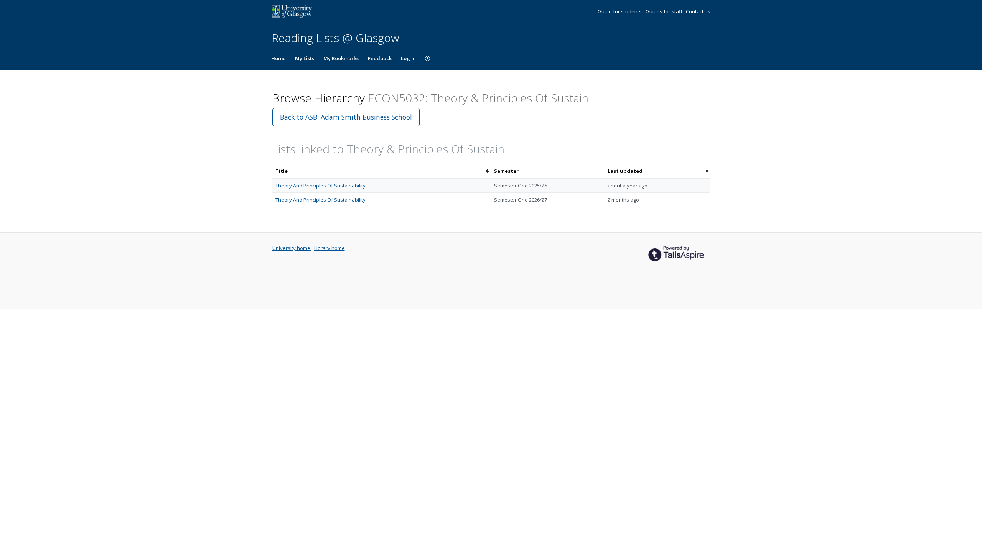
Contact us (698, 11)
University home (291, 248)
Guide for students (620, 11)
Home (278, 58)
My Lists (304, 58)
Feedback (380, 58)
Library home (329, 248)
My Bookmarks (341, 58)
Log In (408, 58)
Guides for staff (665, 11)
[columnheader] (381, 171)
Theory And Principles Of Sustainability (320, 185)
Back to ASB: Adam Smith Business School (346, 117)
